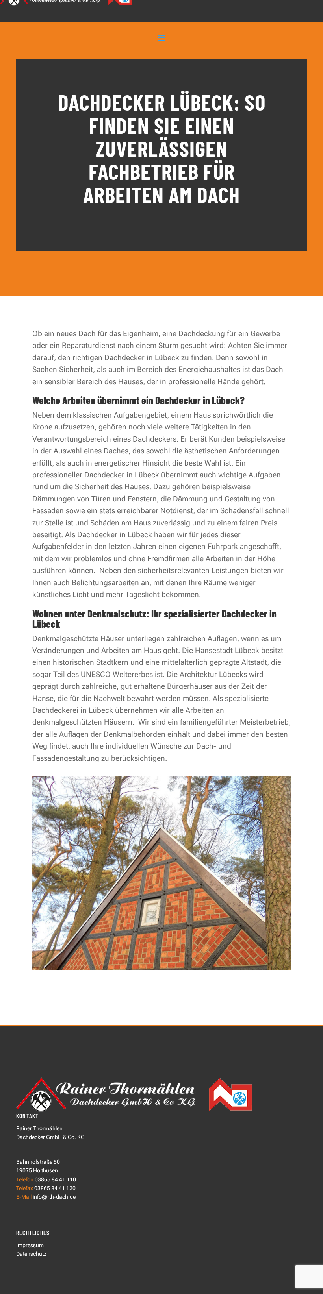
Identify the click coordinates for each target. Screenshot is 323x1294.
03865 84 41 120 (54, 1188)
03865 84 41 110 (55, 1179)
